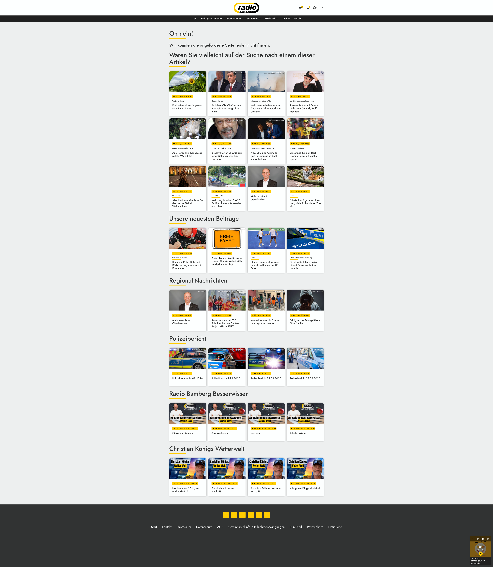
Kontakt (297, 18)
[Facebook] (177, 7)
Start (194, 18)
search (322, 7)
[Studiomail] (192, 7)
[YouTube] (187, 7)
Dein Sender (252, 18)
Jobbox (286, 18)
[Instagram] (182, 7)
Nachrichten (232, 18)
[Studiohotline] (197, 7)
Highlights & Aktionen (211, 18)
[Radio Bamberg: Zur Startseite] (246, 8)
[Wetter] (315, 7)
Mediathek (270, 18)
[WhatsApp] (171, 7)
